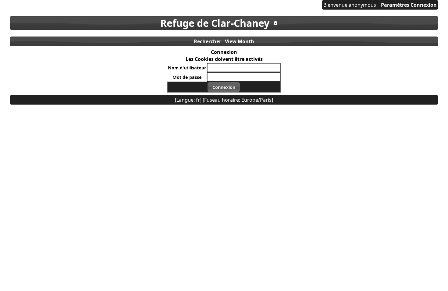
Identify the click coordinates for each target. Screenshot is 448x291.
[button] (224, 87)
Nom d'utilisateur (187, 68)
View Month (239, 41)
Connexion (424, 5)
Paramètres (395, 5)
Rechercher (207, 41)
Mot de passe (187, 77)
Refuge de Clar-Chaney (214, 23)
